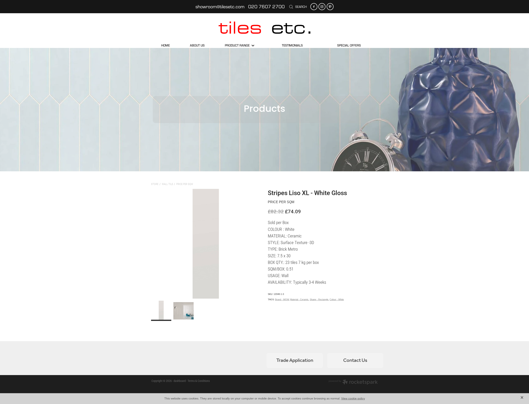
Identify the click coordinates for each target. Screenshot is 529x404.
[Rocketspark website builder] (353, 382)
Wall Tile (167, 184)
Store (154, 184)
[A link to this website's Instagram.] (321, 6)
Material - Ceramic (299, 299)
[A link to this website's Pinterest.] (330, 6)
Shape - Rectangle (319, 299)
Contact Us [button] (355, 360)
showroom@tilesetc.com (219, 6)
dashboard (180, 381)
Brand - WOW (282, 299)
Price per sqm (184, 184)
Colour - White (337, 299)
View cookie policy (353, 398)
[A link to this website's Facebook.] (313, 6)
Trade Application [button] (294, 360)
